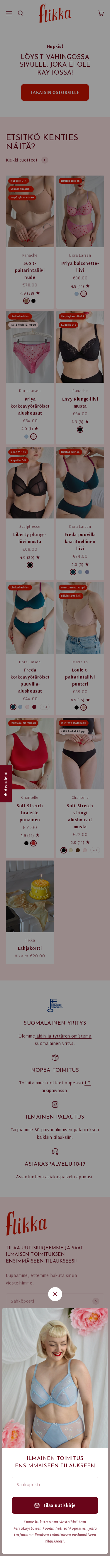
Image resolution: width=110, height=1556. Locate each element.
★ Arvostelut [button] (5, 783)
